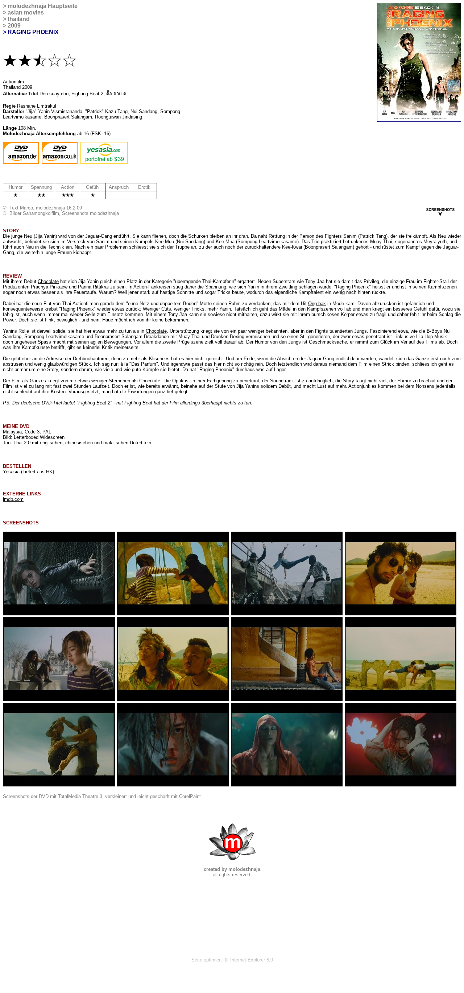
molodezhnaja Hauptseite (43, 6)
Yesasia (11, 471)
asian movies (26, 12)
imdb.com (13, 499)
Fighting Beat (138, 403)
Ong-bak (317, 303)
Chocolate (48, 281)
